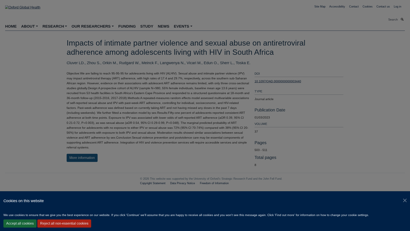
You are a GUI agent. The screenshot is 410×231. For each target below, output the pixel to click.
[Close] (404, 200)
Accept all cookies (20, 223)
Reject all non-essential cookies (64, 223)
